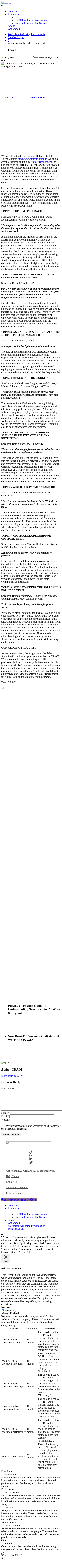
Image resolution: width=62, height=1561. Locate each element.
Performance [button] (8, 1489)
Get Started (14, 1222)
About (11, 1220)
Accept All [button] (24, 1252)
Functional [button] (6, 1471)
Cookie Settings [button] (9, 1252)
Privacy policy (13, 1193)
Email (5, 1116)
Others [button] (4, 1540)
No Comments (37, 97)
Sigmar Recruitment (41, 161)
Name (5, 1112)
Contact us (11, 1181)
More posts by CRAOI (13, 1075)
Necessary (10, 1310)
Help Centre (12, 1176)
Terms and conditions (17, 1187)
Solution (12, 1205)
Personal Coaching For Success (31, 1217)
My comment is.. (10, 1088)
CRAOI (9, 97)
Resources (13, 1208)
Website (5, 1119)
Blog (17, 1211)
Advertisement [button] (9, 1522)
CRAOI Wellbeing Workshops (31, 1214)
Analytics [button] (6, 1504)
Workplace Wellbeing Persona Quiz (26, 1225)
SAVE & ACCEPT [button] (11, 1555)
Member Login (16, 1228)
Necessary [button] (6, 1307)
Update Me (7, 69)
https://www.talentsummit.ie (32, 159)
